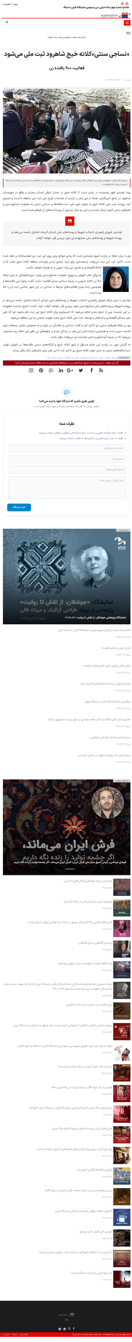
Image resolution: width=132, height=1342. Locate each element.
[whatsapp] (52, 370)
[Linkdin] (62, 370)
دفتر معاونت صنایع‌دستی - (88, 357)
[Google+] (72, 370)
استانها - (113, 357)
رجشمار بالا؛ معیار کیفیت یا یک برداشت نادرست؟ (85, 1067)
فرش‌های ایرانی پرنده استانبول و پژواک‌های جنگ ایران (82, 1129)
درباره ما (14, 1335)
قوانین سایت (24, 1335)
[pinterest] (42, 370)
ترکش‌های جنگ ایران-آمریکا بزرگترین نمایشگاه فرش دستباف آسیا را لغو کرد (70, 1108)
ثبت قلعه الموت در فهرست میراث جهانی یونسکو (106, 7)
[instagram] (32, 370)
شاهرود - (106, 357)
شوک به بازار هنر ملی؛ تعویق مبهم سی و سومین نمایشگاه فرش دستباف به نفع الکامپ (64, 1046)
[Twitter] (82, 370)
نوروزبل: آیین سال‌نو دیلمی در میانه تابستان (87, 902)
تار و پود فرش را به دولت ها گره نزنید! (91, 1273)
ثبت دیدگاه (19, 507)
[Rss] (101, 370)
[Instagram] (69, 1328)
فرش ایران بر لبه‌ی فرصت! (116, 648)
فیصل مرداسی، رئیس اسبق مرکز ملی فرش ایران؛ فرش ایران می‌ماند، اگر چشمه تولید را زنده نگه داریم (70, 862)
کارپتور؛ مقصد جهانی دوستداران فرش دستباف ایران (83, 1211)
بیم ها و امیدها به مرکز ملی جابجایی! (110, 737)
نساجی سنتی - (51, 357)
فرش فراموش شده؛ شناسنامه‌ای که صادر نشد (105, 684)
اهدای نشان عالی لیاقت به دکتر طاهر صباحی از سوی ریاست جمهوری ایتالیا (89, 720)
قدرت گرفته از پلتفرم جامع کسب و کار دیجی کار (86, 1334)
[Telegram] (59, 1329)
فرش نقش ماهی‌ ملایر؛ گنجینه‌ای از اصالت (106, 666)
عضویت (7, 4)
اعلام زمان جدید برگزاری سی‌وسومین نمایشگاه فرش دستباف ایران (94, 630)
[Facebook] (91, 370)
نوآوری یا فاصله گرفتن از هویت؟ (94, 1170)
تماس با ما (6, 1335)
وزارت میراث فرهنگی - (71, 357)
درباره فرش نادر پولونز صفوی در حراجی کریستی (104, 755)
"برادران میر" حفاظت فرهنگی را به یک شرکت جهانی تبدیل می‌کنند (75, 1252)
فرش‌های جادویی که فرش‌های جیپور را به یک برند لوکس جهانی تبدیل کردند (70, 922)
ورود (14, 4)
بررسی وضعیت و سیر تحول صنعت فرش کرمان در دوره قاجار (78, 1190)
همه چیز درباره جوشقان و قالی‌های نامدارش (88, 881)
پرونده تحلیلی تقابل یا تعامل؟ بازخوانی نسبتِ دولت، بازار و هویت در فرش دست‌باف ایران (62, 1025)
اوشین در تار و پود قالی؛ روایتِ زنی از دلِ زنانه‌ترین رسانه (81, 1087)
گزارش (128, 33)
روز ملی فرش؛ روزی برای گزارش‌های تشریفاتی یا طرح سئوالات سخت (74, 1149)
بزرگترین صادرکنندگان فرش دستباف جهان (107, 702)
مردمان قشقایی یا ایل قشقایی (95, 943)
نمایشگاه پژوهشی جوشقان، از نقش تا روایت (101, 618)
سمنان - (100, 357)
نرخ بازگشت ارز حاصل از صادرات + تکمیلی (89, 1005)
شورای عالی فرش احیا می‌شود (95, 1232)
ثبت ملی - (59, 357)
